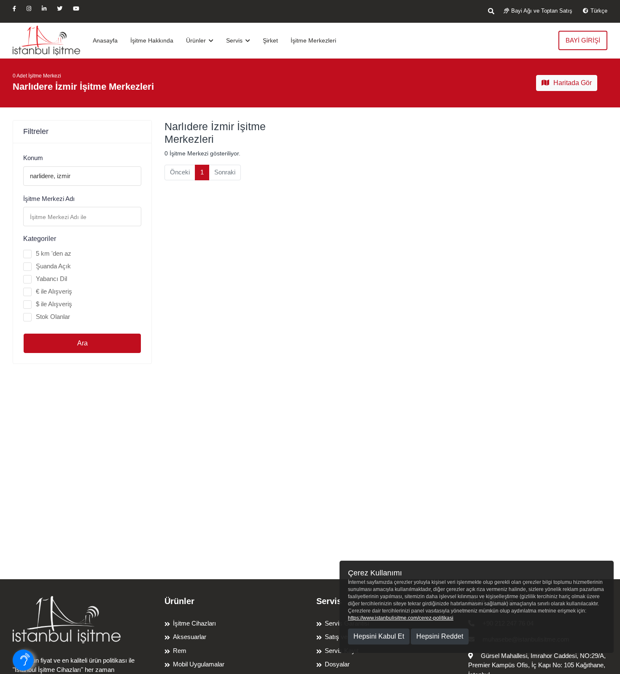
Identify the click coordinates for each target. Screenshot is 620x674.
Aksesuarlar (189, 636)
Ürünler (197, 40)
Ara (82, 343)
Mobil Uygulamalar (198, 664)
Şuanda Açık (53, 266)
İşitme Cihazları (194, 623)
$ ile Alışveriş (54, 304)
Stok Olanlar (53, 316)
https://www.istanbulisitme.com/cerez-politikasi (400, 618)
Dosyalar (337, 664)
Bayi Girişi (583, 40)
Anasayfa (105, 40)
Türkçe (598, 11)
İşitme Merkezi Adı (49, 198)
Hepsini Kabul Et (378, 636)
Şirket (270, 40)
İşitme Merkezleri (313, 40)
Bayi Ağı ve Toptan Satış (541, 11)
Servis (235, 40)
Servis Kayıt (342, 650)
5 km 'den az (53, 253)
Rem (179, 650)
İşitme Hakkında (151, 40)
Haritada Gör (572, 82)
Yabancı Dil (51, 278)
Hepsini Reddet (439, 636)
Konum (33, 157)
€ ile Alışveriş (54, 291)
